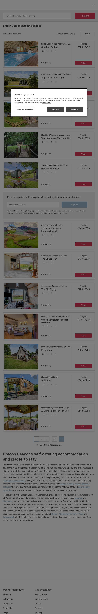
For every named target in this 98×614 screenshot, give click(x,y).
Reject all (55, 109)
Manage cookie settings (24, 109)
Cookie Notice (46, 103)
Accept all (74, 109)
